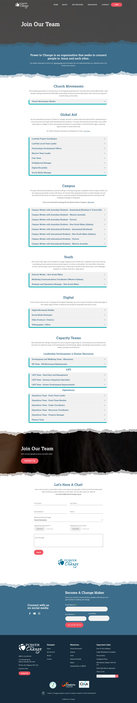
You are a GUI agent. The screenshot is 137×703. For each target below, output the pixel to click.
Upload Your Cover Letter (78, 525)
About (64, 4)
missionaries (58, 63)
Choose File (39, 529)
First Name (69, 614)
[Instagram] (39, 613)
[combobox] (68, 520)
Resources (92, 4)
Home (56, 4)
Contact (105, 4)
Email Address (71, 604)
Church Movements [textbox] (40, 520)
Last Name (92, 613)
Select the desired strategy (42, 517)
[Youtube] (34, 613)
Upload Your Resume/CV (42, 525)
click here (87, 131)
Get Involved (77, 4)
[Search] (116, 676)
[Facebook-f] (29, 613)
